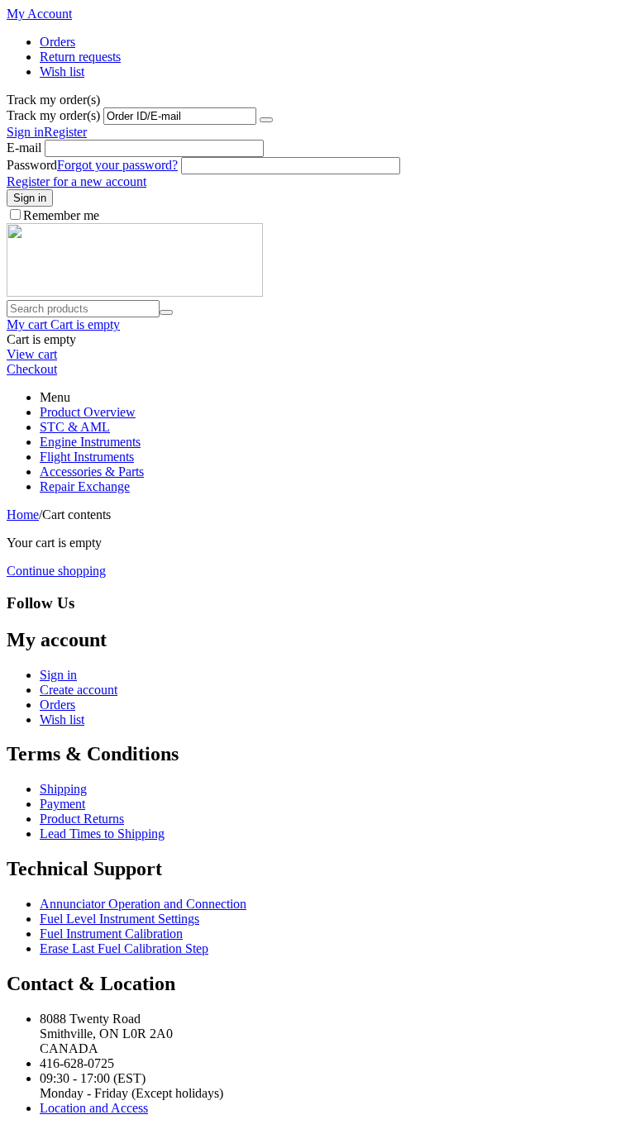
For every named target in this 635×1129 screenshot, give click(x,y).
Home (23, 514)
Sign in (25, 132)
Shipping (63, 789)
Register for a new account (76, 181)
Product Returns (82, 819)
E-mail (24, 148)
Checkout (32, 369)
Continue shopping (56, 571)
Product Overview (88, 412)
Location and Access (94, 1108)
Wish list (62, 71)
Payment (62, 804)
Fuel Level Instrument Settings (119, 919)
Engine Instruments (90, 442)
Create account (78, 690)
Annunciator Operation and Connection (143, 904)
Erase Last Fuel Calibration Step (124, 948)
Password (32, 165)
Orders (57, 42)
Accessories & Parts (92, 471)
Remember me (61, 215)
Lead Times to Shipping (102, 834)
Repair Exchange (85, 486)
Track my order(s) (53, 115)
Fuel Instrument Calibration (111, 934)
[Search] (166, 312)
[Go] (266, 119)
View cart (32, 354)
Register (65, 132)
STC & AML (75, 427)
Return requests (80, 57)
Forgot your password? (117, 165)
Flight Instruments (87, 457)
